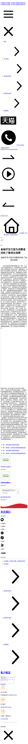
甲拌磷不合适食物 (6, 466)
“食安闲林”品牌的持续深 (12, 444)
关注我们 (6, 511)
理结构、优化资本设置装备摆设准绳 (16, 447)
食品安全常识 (4, 215)
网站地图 (20, 721)
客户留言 (6, 672)
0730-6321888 (20, 145)
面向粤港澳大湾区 (6, 497)
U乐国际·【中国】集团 (10, 561)
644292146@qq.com (6, 707)
